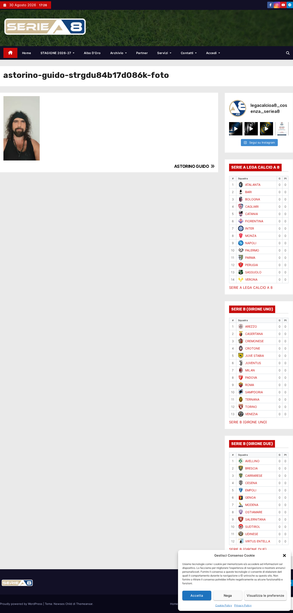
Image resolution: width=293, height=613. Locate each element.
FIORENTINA (254, 221)
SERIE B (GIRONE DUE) (248, 549)
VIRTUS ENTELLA (257, 541)
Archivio (117, 53)
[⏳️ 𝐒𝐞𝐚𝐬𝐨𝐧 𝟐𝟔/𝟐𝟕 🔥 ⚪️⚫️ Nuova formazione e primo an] (251, 128)
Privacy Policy (243, 605)
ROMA (249, 385)
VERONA (251, 279)
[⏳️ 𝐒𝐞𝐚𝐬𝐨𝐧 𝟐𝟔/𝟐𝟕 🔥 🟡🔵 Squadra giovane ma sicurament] (266, 128)
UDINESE (251, 534)
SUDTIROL (252, 526)
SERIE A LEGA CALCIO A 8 (251, 287)
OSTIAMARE (253, 512)
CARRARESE (253, 475)
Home (26, 53)
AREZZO (251, 326)
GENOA (250, 497)
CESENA (251, 483)
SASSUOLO (253, 272)
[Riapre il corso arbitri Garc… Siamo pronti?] (281, 128)
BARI (248, 192)
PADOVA (251, 377)
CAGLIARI (252, 206)
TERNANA (252, 399)
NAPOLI (250, 243)
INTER (249, 228)
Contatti (187, 53)
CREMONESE (254, 341)
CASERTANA (254, 334)
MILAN (250, 370)
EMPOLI (250, 490)
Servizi (163, 53)
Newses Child (63, 603)
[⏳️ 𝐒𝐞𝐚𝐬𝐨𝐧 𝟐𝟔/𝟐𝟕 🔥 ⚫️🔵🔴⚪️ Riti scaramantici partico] (235, 128)
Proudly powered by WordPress (21, 603)
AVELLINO (252, 461)
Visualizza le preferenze (265, 595)
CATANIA (251, 214)
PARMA (250, 257)
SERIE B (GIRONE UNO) (248, 422)
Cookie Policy (223, 605)
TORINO (251, 407)
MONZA (250, 236)
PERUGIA (251, 265)
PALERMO (252, 250)
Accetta (196, 595)
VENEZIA (251, 414)
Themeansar (84, 603)
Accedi (212, 53)
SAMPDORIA (254, 392)
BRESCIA (251, 468)
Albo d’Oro (92, 53)
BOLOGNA (252, 199)
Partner (142, 53)
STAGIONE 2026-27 (56, 53)
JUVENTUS (253, 363)
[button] (284, 555)
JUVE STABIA (254, 355)
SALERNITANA (255, 519)
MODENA (251, 505)
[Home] (10, 53)
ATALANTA (252, 184)
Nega (228, 595)
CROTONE (252, 348)
